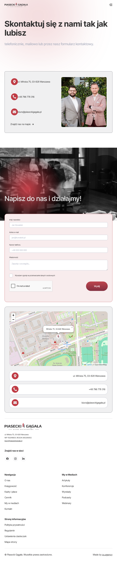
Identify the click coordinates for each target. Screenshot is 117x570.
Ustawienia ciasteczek (16, 536)
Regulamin (10, 530)
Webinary (66, 503)
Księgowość (11, 486)
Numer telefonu (14, 245)
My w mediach (12, 503)
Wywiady (66, 491)
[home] (16, 5)
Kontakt (8, 508)
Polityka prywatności (15, 524)
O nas (7, 480)
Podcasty (66, 497)
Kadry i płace (11, 491)
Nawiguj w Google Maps (27, 360)
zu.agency (107, 554)
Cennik (8, 497)
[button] (110, 4)
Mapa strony (11, 541)
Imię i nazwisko (14, 220)
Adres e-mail (14, 232)
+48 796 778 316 (26, 96)
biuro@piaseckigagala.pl (30, 111)
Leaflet (89, 364)
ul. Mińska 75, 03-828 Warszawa (34, 81)
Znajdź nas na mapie (22, 124)
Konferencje (68, 486)
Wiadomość (13, 257)
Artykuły (66, 480)
